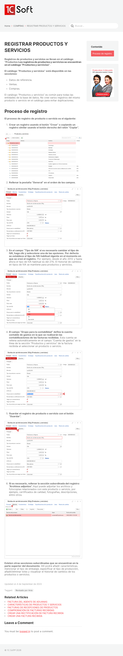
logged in (25, 631)
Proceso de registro (102, 53)
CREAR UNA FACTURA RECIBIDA (25, 616)
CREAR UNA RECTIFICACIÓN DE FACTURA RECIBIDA (36, 613)
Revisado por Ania (24, 590)
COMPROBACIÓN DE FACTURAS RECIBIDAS (31, 610)
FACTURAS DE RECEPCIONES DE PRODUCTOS (33, 607)
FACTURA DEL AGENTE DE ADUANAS (27, 601)
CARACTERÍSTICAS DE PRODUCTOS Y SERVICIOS (35, 604)
